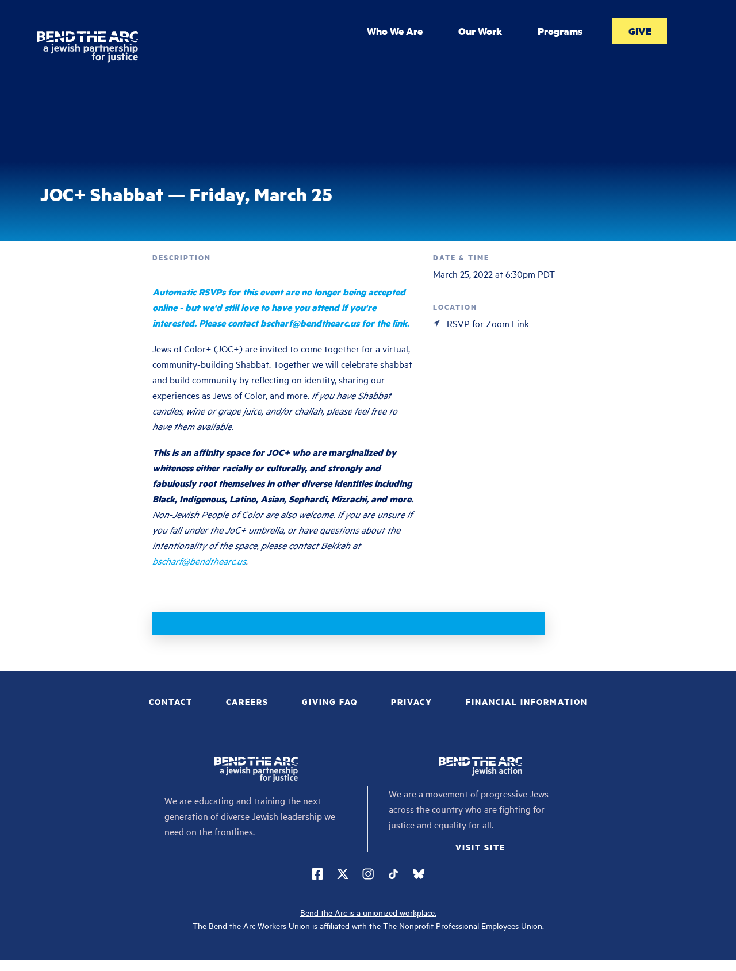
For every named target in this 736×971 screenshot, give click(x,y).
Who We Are (395, 31)
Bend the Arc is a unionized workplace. (368, 912)
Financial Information (527, 701)
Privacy (411, 701)
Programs (560, 31)
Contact (171, 701)
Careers (247, 701)
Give (639, 31)
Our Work (480, 31)
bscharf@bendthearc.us (199, 560)
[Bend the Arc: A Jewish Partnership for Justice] (87, 47)
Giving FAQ (330, 701)
